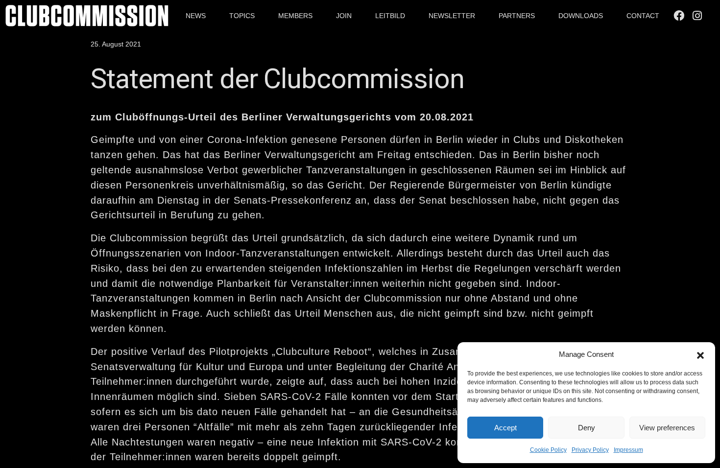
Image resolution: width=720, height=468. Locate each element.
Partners (517, 16)
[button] (700, 354)
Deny (586, 427)
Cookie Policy (548, 449)
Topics (242, 16)
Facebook (680, 15)
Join (344, 16)
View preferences (667, 427)
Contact (642, 16)
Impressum (628, 449)
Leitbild (390, 16)
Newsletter (452, 16)
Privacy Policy (590, 449)
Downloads (580, 16)
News (196, 16)
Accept (505, 427)
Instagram (699, 15)
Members (295, 16)
